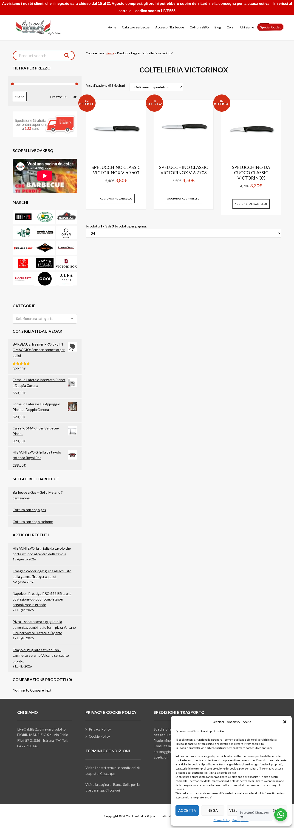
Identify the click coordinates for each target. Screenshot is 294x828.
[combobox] (45, 319)
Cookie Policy (222, 820)
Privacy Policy (100, 729)
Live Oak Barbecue (42, 28)
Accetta (187, 810)
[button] (285, 722)
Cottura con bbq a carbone (33, 522)
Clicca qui (107, 773)
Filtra (19, 96)
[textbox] (34, 319)
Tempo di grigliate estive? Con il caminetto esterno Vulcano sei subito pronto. (41, 655)
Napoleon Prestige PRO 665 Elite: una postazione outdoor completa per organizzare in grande (42, 599)
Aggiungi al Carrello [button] (116, 198)
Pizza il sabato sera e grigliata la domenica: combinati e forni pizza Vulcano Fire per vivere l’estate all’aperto (44, 627)
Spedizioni (161, 757)
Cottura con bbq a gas (29, 510)
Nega (212, 810)
